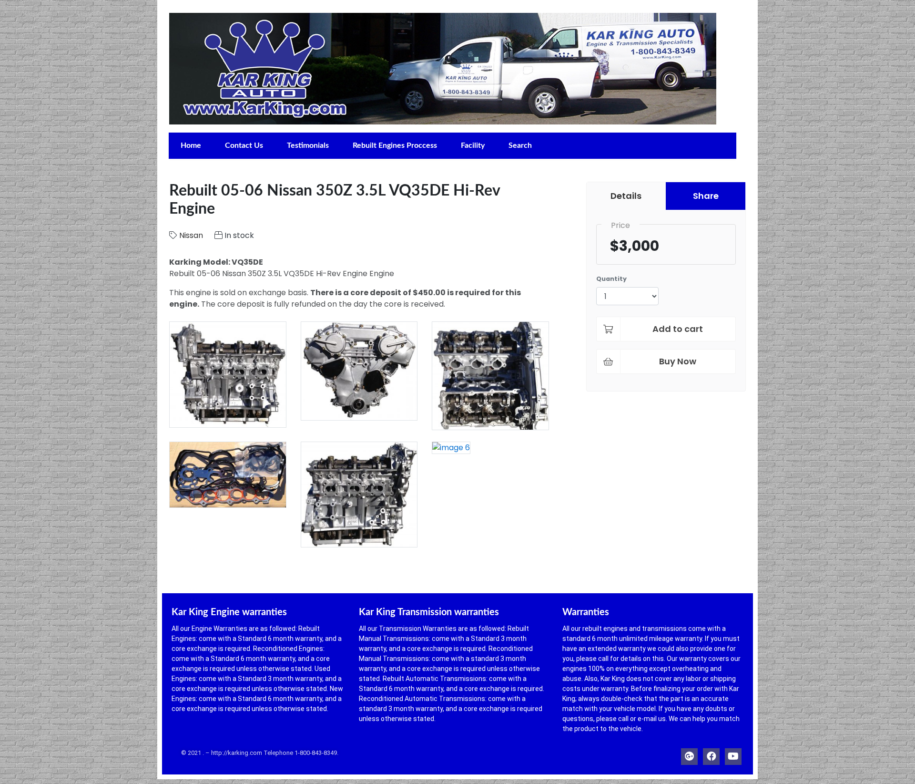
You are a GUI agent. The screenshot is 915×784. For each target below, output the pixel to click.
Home (191, 145)
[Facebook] (711, 754)
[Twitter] (689, 754)
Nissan (191, 235)
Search (520, 145)
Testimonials (308, 145)
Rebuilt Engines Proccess (395, 145)
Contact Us (244, 145)
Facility (473, 145)
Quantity (611, 279)
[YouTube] (733, 754)
